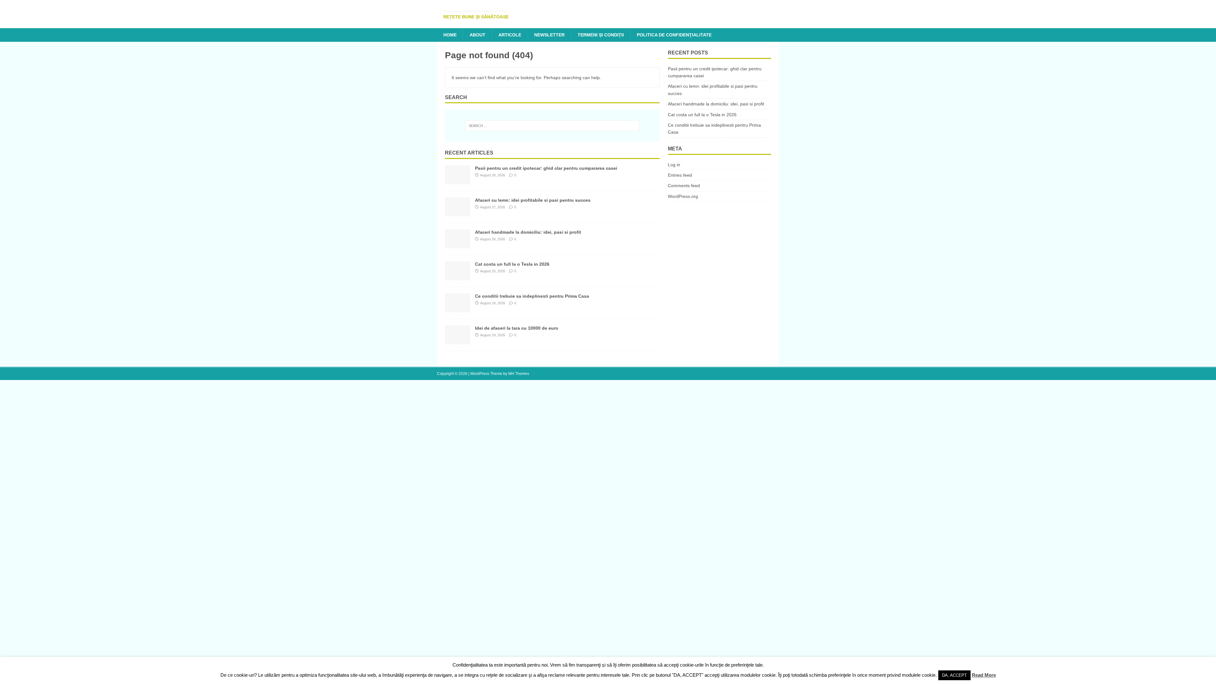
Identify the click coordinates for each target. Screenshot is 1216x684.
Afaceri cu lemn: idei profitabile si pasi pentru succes (533, 200)
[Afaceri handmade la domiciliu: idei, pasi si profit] (457, 244)
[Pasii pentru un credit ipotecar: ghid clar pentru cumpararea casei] (457, 180)
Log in (674, 164)
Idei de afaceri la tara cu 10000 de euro (516, 328)
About (477, 34)
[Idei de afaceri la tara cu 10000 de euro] (457, 340)
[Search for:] (552, 125)
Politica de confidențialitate (674, 34)
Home (450, 34)
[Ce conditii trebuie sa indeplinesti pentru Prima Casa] (457, 308)
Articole (509, 34)
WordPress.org (683, 196)
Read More (984, 675)
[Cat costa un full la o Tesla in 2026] (457, 276)
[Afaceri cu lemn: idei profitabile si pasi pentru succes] (457, 212)
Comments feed (684, 185)
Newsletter (549, 34)
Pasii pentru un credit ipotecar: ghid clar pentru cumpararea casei (546, 168)
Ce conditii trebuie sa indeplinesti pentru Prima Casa (532, 296)
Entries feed (680, 175)
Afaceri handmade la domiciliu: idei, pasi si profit (528, 232)
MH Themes (518, 373)
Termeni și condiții (601, 34)
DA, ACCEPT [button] (954, 675)
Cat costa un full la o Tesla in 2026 (512, 264)
